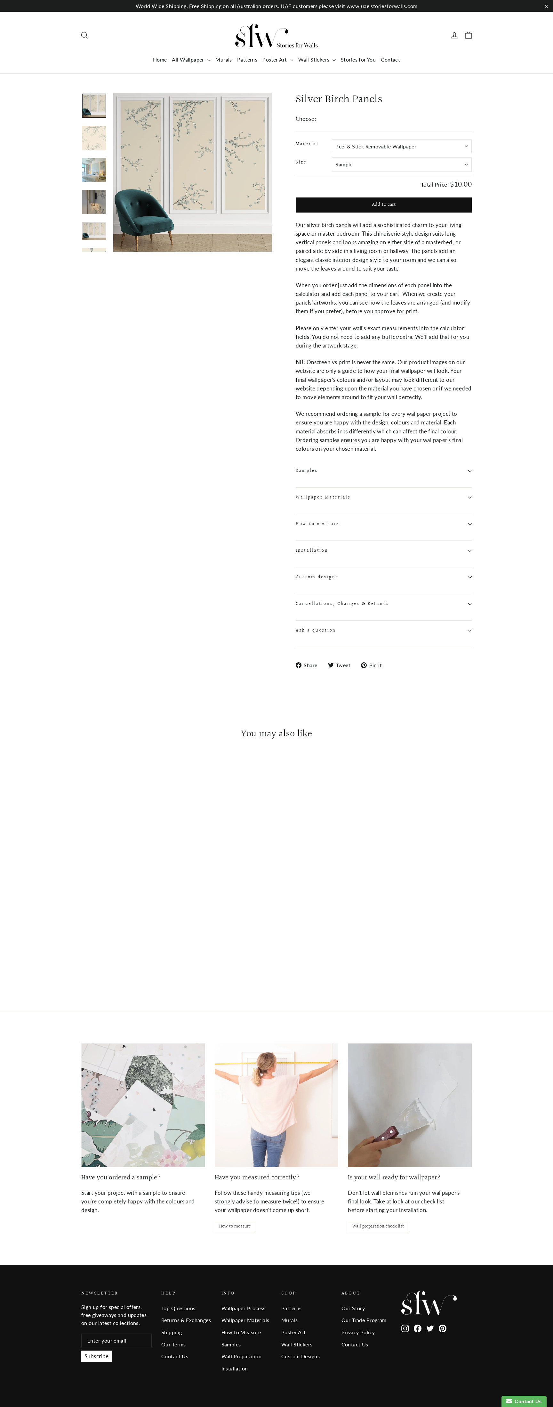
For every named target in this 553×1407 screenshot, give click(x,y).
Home (160, 59)
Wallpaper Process (243, 1308)
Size (301, 162)
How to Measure (241, 1332)
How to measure (318, 524)
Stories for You (358, 59)
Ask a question (316, 630)
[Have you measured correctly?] (277, 1105)
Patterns (247, 59)
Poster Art (275, 59)
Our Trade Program (364, 1320)
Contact (390, 59)
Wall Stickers (314, 59)
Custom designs (317, 577)
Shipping (171, 1332)
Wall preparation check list (378, 1226)
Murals (223, 59)
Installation (312, 550)
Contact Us (174, 1356)
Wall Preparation (241, 1356)
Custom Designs (300, 1356)
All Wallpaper (188, 59)
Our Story (353, 1308)
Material (307, 144)
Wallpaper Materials (323, 497)
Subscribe (96, 1356)
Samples (307, 470)
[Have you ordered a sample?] (143, 1105)
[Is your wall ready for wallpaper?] (410, 1105)
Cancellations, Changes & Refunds (342, 603)
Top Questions (178, 1308)
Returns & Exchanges (186, 1320)
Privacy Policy (358, 1332)
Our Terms (173, 1344)
